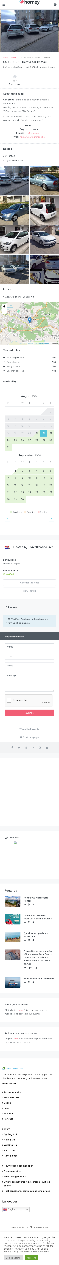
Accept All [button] (31, 1257)
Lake (6, 1108)
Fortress (8, 1118)
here (20, 1010)
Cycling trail (10, 1134)
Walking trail (11, 1145)
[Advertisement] (29, 792)
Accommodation (13, 1092)
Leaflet (30, 343)
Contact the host (29, 582)
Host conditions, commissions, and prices (27, 1191)
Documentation (12, 1171)
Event (7, 1129)
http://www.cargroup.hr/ (32, 136)
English (11, 1209)
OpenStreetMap (43, 343)
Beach (7, 1102)
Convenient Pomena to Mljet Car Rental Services (38, 917)
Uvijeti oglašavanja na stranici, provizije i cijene (27, 1183)
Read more (8, 1083)
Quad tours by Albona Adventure (36, 935)
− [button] (4, 311)
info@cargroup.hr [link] (34, 133)
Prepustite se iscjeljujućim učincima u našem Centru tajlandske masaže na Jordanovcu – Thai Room (38, 956)
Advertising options (15, 1176)
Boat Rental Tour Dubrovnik (39, 978)
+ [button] (4, 306)
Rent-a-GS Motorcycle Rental (36, 899)
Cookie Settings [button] (13, 1257)
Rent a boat (10, 1155)
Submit (29, 712)
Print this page (30, 737)
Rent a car (10, 1150)
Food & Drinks (11, 1097)
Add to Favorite (30, 729)
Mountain (9, 1113)
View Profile (29, 590)
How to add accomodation (18, 1165)
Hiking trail (10, 1139)
